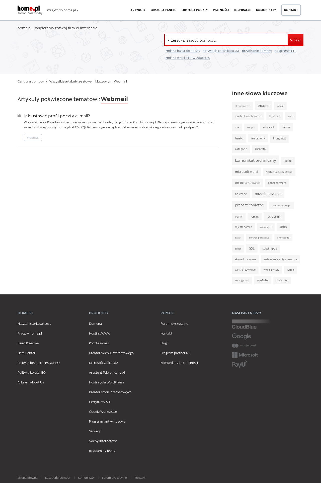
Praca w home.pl (30, 333)
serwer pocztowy (259, 237)
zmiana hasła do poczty (183, 51)
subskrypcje (270, 248)
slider (238, 248)
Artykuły (138, 10)
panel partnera (277, 183)
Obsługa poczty (195, 10)
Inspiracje (242, 10)
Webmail (33, 137)
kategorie (241, 149)
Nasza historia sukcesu (34, 323)
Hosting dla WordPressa (106, 382)
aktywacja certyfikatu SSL (221, 51)
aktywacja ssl (242, 105)
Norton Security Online (279, 171)
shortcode (283, 237)
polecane (241, 194)
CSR (237, 127)
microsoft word (246, 172)
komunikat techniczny (255, 160)
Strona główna (28, 477)
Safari (238, 237)
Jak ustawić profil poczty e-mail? (57, 115)
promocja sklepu (281, 205)
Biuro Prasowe (28, 343)
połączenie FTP (285, 51)
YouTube (262, 280)
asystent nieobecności (248, 116)
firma (286, 127)
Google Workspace (103, 411)
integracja (279, 138)
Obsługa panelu (164, 10)
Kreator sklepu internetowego (111, 353)
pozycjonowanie (268, 193)
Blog (163, 343)
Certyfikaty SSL (100, 401)
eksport (268, 127)
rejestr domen (243, 227)
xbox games (242, 280)
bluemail (274, 116)
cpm (290, 116)
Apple (280, 105)
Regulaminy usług (102, 450)
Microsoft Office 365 (103, 362)
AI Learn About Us (31, 382)
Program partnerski (174, 353)
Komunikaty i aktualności (179, 362)
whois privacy (271, 269)
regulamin (274, 216)
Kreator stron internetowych (110, 392)
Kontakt (291, 10)
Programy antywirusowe (107, 421)
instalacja (258, 138)
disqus (251, 127)
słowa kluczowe (245, 259)
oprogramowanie (247, 183)
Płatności (221, 10)
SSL (252, 248)
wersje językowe (245, 269)
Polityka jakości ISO (32, 372)
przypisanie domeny (257, 51)
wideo (290, 269)
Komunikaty (266, 10)
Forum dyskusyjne (174, 323)
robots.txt (266, 226)
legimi (288, 161)
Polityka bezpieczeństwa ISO (39, 362)
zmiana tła (282, 280)
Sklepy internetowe (103, 441)
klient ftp (260, 149)
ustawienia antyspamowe (280, 259)
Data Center (26, 353)
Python (255, 216)
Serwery (95, 431)
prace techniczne (249, 205)
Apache (263, 105)
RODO (283, 226)
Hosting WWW (99, 333)
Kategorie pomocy (57, 477)
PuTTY (239, 216)
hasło (239, 138)
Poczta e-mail (99, 343)
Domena (95, 323)
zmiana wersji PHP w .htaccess (188, 58)
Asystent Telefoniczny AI (107, 372)
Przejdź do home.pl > (62, 10)
